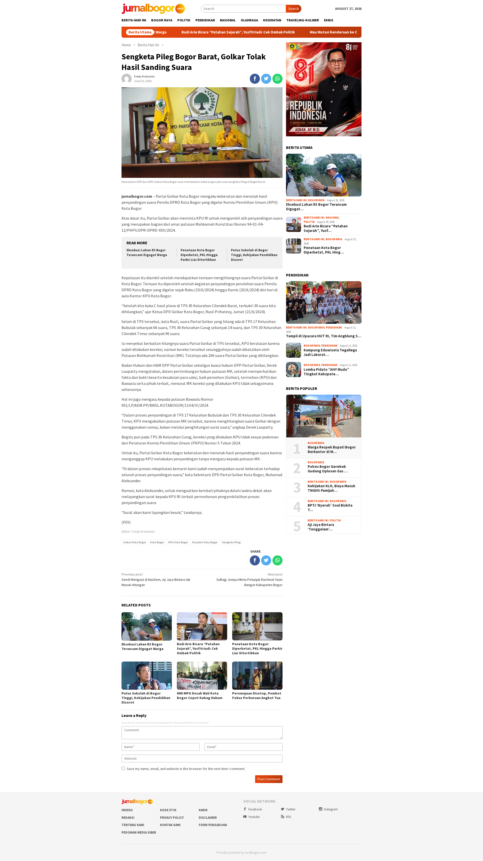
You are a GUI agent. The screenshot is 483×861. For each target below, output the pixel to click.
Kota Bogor (157, 542)
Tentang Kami (133, 825)
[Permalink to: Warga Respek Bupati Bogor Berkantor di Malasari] (323, 416)
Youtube (254, 817)
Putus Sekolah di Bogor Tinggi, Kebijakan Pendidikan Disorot (254, 255)
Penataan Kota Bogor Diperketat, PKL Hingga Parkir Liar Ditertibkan (199, 255)
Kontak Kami (170, 825)
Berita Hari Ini (296, 200)
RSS (288, 817)
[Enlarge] (354, 48)
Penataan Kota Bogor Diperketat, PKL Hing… (324, 250)
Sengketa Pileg (231, 542)
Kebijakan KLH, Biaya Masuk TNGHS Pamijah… (331, 488)
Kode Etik (168, 810)
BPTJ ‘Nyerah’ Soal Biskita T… (330, 507)
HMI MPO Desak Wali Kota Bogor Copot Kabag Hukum (199, 695)
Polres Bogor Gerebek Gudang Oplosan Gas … (328, 468)
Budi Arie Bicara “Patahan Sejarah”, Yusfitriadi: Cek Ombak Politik (209, 32)
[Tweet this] (266, 79)
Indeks (127, 810)
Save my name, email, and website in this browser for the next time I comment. (186, 768)
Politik (309, 222)
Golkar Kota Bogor (134, 542)
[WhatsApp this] (277, 79)
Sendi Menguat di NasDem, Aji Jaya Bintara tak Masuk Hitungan (156, 579)
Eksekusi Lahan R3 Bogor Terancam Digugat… (316, 206)
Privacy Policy (172, 817)
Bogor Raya (316, 200)
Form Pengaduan (213, 825)
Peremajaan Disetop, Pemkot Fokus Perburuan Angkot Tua (256, 695)
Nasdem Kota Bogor (205, 542)
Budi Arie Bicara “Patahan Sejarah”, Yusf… (326, 228)
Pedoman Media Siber (139, 832)
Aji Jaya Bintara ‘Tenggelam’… (321, 526)
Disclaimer (208, 817)
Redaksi (128, 817)
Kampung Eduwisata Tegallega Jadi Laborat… (330, 352)
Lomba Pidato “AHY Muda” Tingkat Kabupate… (326, 371)
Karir (203, 810)
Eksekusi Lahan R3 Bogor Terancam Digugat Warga (147, 252)
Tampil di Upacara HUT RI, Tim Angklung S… (323, 336)
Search (293, 8)
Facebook (255, 809)
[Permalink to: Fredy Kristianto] (127, 78)
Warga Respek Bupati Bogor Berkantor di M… (332, 449)
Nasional (332, 217)
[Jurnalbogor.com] (153, 8)
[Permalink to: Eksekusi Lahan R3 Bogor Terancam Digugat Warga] (323, 175)
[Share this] (255, 79)
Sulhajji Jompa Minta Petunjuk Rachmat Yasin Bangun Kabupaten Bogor (249, 579)
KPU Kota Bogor (178, 542)
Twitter (290, 809)
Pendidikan (334, 327)
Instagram (331, 809)
